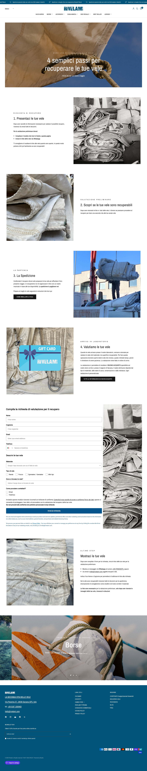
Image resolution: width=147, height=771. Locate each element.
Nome (8, 415)
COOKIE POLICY (80, 711)
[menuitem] (39, 14)
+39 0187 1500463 (15, 706)
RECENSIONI (114, 702)
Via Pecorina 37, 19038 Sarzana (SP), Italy (21, 701)
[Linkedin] (26, 717)
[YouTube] (16, 717)
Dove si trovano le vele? (14, 479)
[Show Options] (100, 465)
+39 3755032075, (118, 569)
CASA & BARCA (71, 14)
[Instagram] (12, 717)
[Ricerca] (137, 8)
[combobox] (9, 448)
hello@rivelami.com (96, 571)
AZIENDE (107, 14)
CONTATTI (78, 699)
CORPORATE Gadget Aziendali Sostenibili (122, 696)
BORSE (49, 14)
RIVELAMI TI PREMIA (81, 705)
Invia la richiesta (54, 511)
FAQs (111, 708)
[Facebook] (7, 717)
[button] (25, 296)
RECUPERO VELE (115, 699)
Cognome (9, 425)
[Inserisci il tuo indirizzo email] (70, 734)
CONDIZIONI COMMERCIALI (83, 708)
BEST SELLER (97, 14)
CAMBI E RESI (79, 702)
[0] (140, 8)
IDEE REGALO (85, 14)
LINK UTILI (78, 692)
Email (8, 434)
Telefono (9, 444)
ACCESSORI (59, 14)
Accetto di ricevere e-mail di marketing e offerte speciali (21, 738)
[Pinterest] (21, 717)
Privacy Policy (36, 523)
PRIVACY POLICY (80, 714)
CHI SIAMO (78, 696)
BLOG (112, 705)
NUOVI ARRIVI (40, 14)
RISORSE (113, 692)
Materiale (9, 462)
